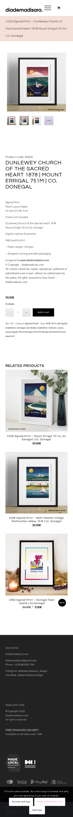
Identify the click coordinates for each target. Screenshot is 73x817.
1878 (48, 324)
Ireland (52, 328)
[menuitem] (47, 8)
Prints (41, 332)
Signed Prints (31, 324)
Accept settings (21, 801)
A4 (58, 324)
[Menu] (45, 8)
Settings (37, 810)
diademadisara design (30, 675)
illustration (42, 328)
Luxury (60, 328)
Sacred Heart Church (55, 332)
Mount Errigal (25, 332)
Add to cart (43, 312)
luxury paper (11, 332)
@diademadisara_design (32, 671)
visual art (9, 336)
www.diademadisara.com (34, 260)
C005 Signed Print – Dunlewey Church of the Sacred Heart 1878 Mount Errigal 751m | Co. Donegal (36, 28)
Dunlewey (31, 328)
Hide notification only (49, 801)
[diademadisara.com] (30, 8)
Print (35, 332)
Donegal (21, 328)
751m (54, 324)
